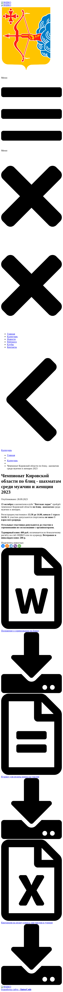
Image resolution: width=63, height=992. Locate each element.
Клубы (10, 344)
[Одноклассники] (7, 546)
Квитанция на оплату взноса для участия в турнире (27, 922)
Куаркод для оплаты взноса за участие (20, 776)
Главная (11, 334)
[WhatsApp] (19, 546)
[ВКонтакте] (3, 546)
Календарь (12, 336)
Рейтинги (12, 342)
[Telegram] (11, 546)
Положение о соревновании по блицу (20, 631)
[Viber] (15, 546)
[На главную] (31, 3)
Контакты (12, 347)
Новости (11, 339)
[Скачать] (31, 692)
